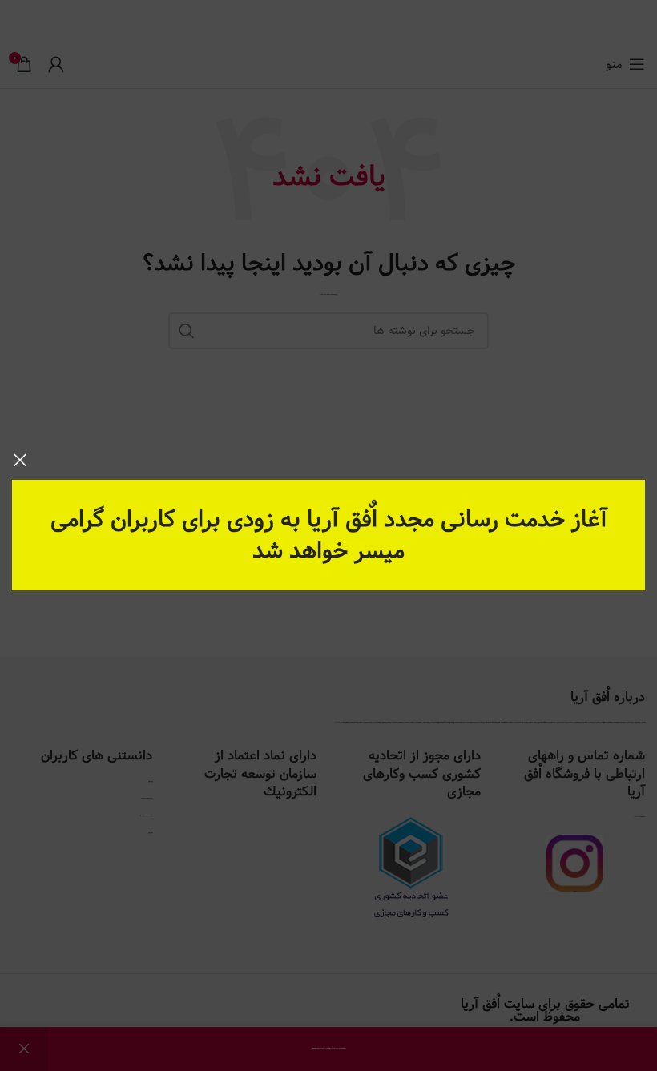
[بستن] (20, 460)
